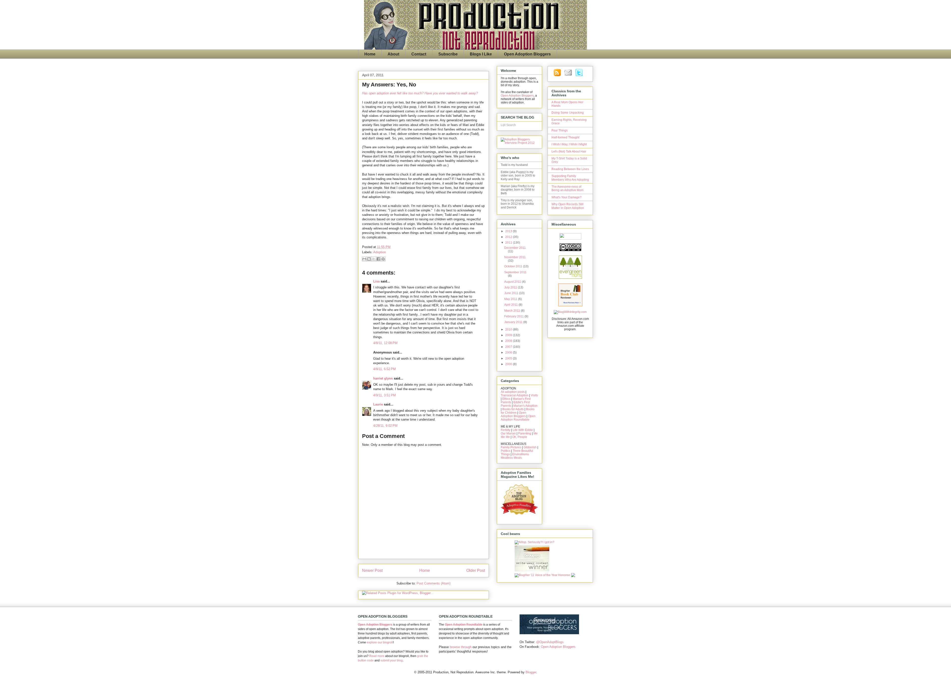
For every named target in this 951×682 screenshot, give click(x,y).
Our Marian (508, 433)
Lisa (376, 281)
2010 (509, 329)
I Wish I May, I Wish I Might (569, 144)
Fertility (505, 430)
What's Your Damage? (566, 197)
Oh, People (519, 437)
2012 (509, 237)
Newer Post (372, 570)
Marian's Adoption (525, 405)
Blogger (531, 672)
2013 (509, 231)
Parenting (524, 433)
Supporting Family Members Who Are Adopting (570, 177)
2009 (509, 335)
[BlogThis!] (369, 258)
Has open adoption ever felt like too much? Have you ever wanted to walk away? (420, 93)
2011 (509, 242)
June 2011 (511, 293)
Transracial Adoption (514, 395)
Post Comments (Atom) (433, 583)
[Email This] (364, 258)
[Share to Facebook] (378, 258)
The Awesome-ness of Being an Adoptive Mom (567, 188)
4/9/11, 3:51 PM (384, 395)
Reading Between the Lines (570, 169)
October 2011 (513, 266)
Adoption (379, 252)
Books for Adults (513, 409)
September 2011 (515, 272)
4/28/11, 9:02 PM (385, 426)
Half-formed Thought (565, 137)
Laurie (378, 404)
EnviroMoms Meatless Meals (515, 456)
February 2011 (514, 316)
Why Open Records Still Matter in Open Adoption (568, 205)
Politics (505, 451)
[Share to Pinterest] (383, 258)
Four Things (560, 130)
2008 (509, 341)
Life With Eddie (523, 430)
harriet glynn (383, 378)
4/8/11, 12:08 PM (385, 343)
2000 (509, 364)
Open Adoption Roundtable (518, 417)
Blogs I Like (481, 54)
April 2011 (511, 304)
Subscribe (448, 54)
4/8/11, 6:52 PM (384, 369)
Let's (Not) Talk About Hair (569, 151)
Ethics (506, 399)
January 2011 (513, 322)
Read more (376, 656)
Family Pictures (511, 447)
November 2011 (515, 257)
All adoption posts (513, 392)
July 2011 (511, 287)
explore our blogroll (380, 642)
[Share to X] (373, 258)
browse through (461, 647)
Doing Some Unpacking (568, 112)
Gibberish (530, 447)
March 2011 (512, 310)
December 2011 (515, 248)
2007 (509, 347)
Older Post (475, 570)
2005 (509, 358)
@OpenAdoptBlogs (550, 642)
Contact (418, 54)
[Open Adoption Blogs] (549, 633)
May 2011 (511, 299)
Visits (534, 395)
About (393, 54)
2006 (509, 352)
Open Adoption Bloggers (527, 54)
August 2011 (513, 281)
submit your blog (391, 660)
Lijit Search (508, 125)
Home (369, 54)
